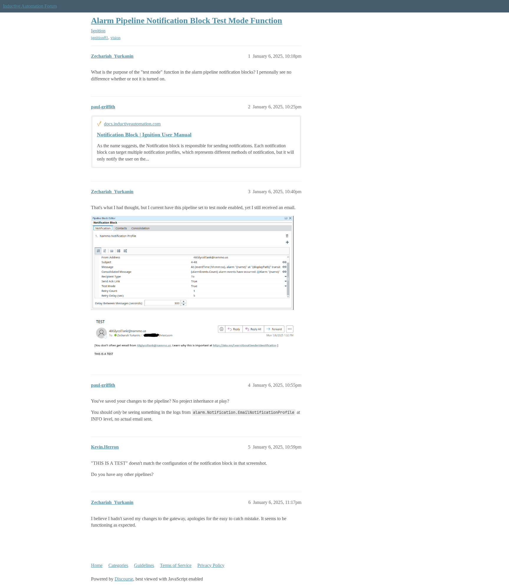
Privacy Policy (210, 565)
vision (115, 38)
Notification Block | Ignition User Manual (144, 135)
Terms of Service (175, 565)
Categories (118, 565)
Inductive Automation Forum (30, 6)
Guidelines (144, 565)
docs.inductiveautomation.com (132, 123)
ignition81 (99, 38)
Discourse (124, 578)
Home (97, 565)
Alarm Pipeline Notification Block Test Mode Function (186, 20)
